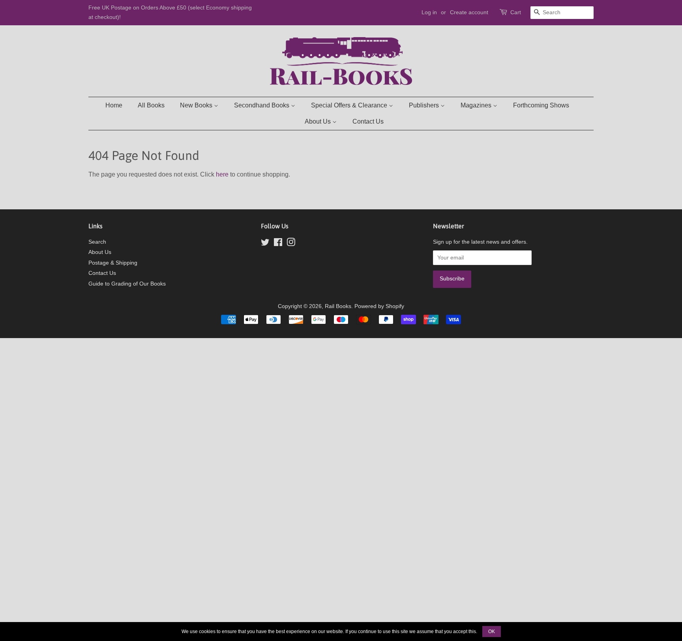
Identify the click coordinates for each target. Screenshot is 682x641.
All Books (151, 105)
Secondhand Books (262, 105)
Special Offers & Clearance (350, 105)
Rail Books (338, 306)
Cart (515, 12)
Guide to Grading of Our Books (127, 284)
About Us (318, 121)
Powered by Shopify (379, 306)
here (222, 174)
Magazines (477, 105)
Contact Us (368, 121)
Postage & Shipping (112, 263)
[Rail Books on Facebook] (278, 244)
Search (97, 242)
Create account (469, 12)
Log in (429, 12)
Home (113, 105)
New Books (197, 105)
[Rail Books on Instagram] (291, 244)
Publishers (424, 105)
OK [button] (491, 631)
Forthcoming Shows (541, 105)
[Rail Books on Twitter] (265, 244)
